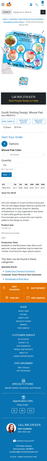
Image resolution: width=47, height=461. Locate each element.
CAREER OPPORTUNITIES (23, 356)
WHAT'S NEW (23, 311)
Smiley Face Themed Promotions (20, 271)
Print (18, 127)
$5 (14, 410)
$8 (22, 410)
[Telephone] (37, 4)
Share (8, 127)
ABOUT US (23, 353)
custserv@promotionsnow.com (23, 451)
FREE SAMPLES (38, 298)
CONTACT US (23, 342)
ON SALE (23, 314)
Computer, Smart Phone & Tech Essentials (26, 19)
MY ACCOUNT (23, 339)
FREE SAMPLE (8, 121)
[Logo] (8, 4)
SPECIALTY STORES (23, 321)
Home (5, 19)
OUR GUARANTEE (23, 346)
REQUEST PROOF (39, 121)
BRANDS (23, 324)
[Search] (43, 12)
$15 (30, 410)
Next (5, 174)
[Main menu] (3, 4)
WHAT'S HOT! (23, 318)
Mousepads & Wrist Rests (13, 22)
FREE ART (14, 298)
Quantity (6, 160)
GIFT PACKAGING (23, 371)
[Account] (31, 4)
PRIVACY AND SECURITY (23, 349)
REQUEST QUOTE (23, 121)
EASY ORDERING (14, 288)
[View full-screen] (42, 31)
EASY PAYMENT (38, 288)
